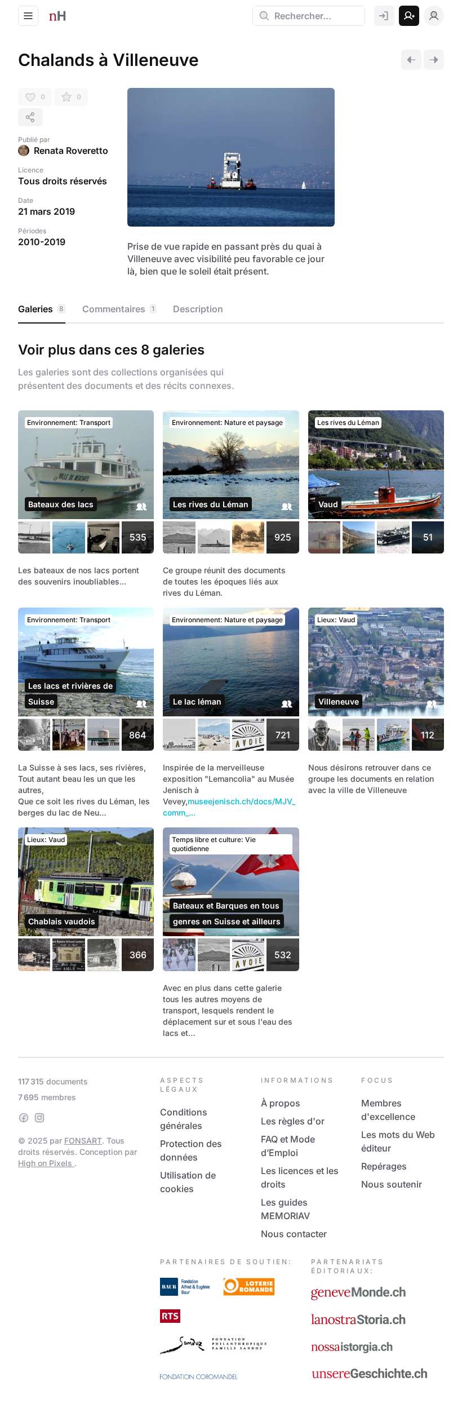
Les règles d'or (293, 1121)
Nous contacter (294, 1233)
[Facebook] (23, 1117)
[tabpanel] (231, 688)
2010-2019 (41, 241)
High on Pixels (46, 1163)
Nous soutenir (391, 1184)
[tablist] (231, 309)
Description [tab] (198, 309)
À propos (280, 1103)
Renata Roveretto (71, 150)
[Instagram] (39, 1117)
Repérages (384, 1166)
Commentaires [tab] (118, 309)
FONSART (83, 1140)
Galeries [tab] (41, 309)
